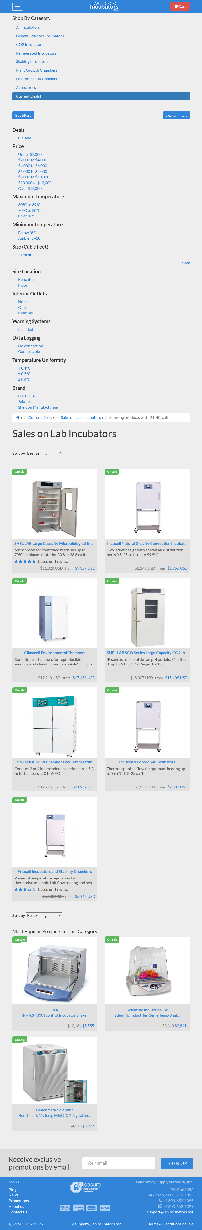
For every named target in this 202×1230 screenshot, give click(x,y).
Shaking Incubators (32, 61)
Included (25, 329)
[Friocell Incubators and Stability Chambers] (54, 836)
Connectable (29, 351)
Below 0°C (27, 232)
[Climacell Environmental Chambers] (54, 617)
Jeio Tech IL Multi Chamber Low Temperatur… (55, 762)
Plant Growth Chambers (36, 70)
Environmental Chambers (37, 78)
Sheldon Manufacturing (38, 407)
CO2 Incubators (29, 44)
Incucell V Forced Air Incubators (147, 762)
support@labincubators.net (98, 1223)
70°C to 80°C (29, 210)
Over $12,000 (30, 188)
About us (16, 1206)
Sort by (18, 453)
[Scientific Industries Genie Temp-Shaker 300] (147, 973)
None (23, 301)
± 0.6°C (24, 379)
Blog (12, 1189)
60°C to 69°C (29, 204)
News (13, 1194)
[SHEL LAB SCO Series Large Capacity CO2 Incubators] (147, 617)
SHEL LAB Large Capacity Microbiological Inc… (54, 543)
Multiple (25, 313)
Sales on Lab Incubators (81, 417)
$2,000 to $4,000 (32, 159)
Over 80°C (27, 216)
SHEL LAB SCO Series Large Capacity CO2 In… (147, 652)
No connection (30, 345)
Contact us (18, 1212)
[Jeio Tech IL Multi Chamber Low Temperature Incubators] (54, 727)
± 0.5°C (24, 373)
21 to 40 (25, 254)
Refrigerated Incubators (36, 53)
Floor (22, 285)
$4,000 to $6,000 (32, 165)
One (22, 307)
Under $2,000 (30, 154)
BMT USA (26, 395)
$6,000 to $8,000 (32, 171)
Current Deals (40, 417)
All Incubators (28, 27)
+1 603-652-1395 (28, 1223)
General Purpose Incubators (40, 35)
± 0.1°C (24, 368)
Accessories (26, 87)
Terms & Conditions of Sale (170, 1223)
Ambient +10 (29, 238)
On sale (24, 138)
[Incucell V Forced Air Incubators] (147, 727)
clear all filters (176, 115)
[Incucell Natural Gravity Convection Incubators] (147, 508)
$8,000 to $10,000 (33, 177)
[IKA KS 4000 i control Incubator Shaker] (55, 973)
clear (186, 262)
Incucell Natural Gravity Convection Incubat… (147, 543)
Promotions (19, 1200)
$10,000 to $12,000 (34, 182)
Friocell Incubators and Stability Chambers (55, 871)
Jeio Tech (26, 401)
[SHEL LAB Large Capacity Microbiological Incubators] (54, 508)
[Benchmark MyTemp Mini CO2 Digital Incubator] (55, 1073)
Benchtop (26, 279)
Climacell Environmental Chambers (54, 652)
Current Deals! (28, 96)
